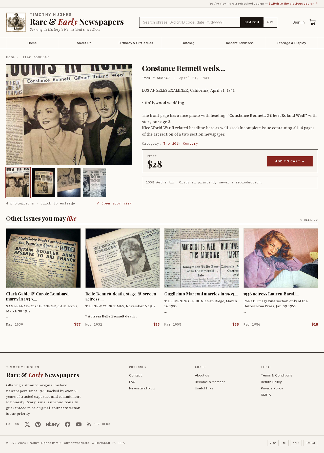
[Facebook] (67, 424)
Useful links (204, 388)
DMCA (266, 395)
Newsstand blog (142, 388)
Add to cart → (290, 161)
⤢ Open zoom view (114, 203)
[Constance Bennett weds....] (18, 182)
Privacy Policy (272, 388)
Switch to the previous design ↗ (293, 3)
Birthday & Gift (136, 43)
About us (202, 375)
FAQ (132, 382)
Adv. (270, 22)
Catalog (187, 43)
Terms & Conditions (276, 375)
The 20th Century (181, 143)
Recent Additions (240, 43)
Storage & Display (291, 43)
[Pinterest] (38, 424)
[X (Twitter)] (27, 424)
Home (32, 43)
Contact (135, 375)
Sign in (299, 22)
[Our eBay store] (53, 424)
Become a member (210, 382)
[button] (69, 114)
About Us (84, 43)
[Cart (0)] (313, 22)
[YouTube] (78, 424)
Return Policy (271, 382)
